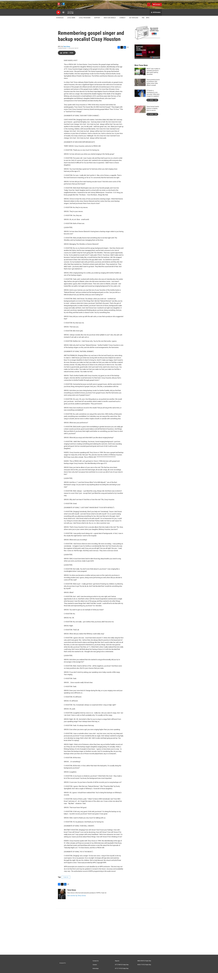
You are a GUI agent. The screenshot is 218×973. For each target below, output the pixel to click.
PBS (143, 17)
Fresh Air (65, 877)
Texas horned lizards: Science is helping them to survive (152, 108)
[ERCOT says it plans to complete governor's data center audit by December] (140, 71)
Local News (71, 17)
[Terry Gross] (62, 894)
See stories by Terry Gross (76, 895)
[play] (58, 12)
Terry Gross (66, 46)
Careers (95, 964)
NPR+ (148, 17)
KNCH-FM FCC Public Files (144, 960)
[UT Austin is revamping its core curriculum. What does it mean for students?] (140, 93)
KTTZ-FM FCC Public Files (122, 964)
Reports (117, 960)
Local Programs (85, 17)
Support (97, 17)
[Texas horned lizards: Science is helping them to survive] (140, 109)
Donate (157, 4)
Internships (96, 968)
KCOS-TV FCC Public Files (144, 964)
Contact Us (96, 960)
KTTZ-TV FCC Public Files (122, 968)
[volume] (63, 12)
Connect (122, 17)
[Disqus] (109, 931)
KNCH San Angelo (110, 17)
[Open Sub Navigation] (65, 17)
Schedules (60, 17)
